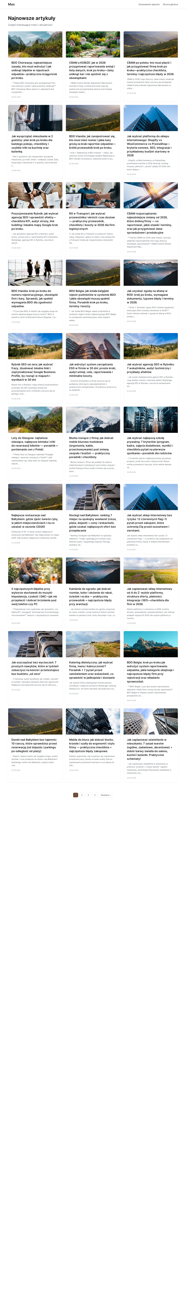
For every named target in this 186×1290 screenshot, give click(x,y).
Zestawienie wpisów (149, 4)
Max (11, 4)
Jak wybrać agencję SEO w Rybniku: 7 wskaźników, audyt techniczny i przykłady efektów (151, 368)
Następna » (106, 795)
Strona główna (170, 4)
